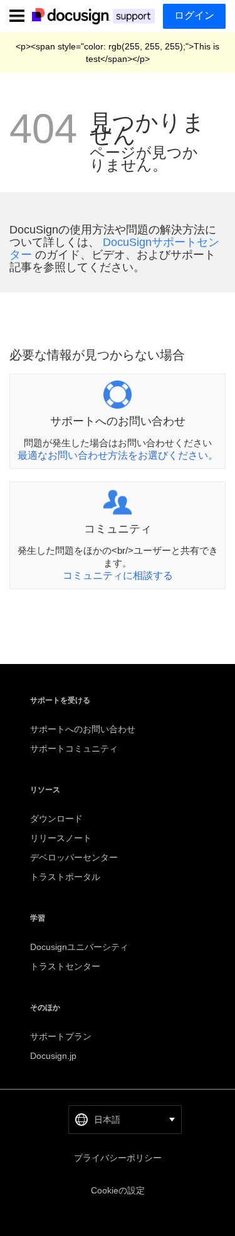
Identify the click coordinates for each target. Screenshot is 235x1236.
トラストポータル (65, 877)
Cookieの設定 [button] (118, 1190)
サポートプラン (60, 1036)
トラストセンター (65, 966)
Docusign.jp (53, 1056)
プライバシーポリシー (118, 1158)
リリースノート (60, 838)
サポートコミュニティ (74, 748)
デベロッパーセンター (74, 857)
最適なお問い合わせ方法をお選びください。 (118, 455)
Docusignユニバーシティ (79, 947)
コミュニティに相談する (118, 575)
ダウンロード (56, 819)
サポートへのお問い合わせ (82, 729)
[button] (125, 1119)
